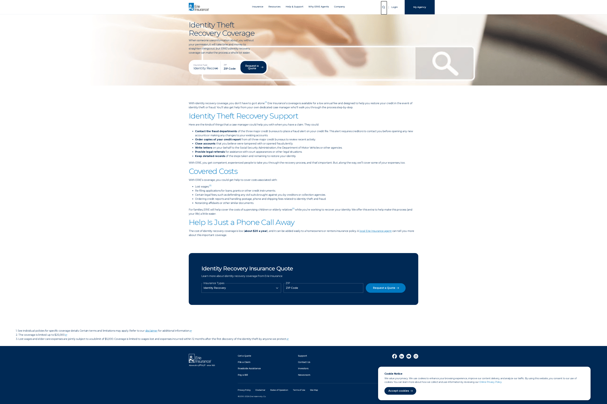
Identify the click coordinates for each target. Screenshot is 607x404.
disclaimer (151, 330)
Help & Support (294, 6)
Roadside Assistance (249, 368)
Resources (274, 6)
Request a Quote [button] (252, 67)
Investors (303, 368)
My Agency (419, 7)
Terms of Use (299, 390)
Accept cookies (398, 390)
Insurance (257, 6)
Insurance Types (213, 283)
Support (302, 355)
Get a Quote (244, 355)
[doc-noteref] (266, 103)
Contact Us (304, 362)
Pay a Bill (243, 374)
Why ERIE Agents (318, 6)
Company (339, 6)
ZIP (288, 283)
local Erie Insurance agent (375, 231)
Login (394, 7)
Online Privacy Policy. (490, 382)
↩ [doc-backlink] (191, 330)
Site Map (314, 390)
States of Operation (279, 390)
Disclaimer (260, 390)
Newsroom (304, 374)
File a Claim (244, 362)
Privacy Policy (244, 390)
